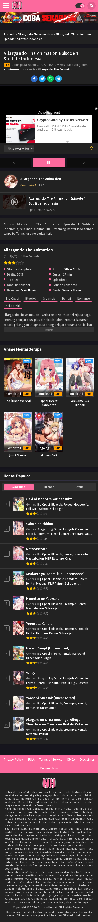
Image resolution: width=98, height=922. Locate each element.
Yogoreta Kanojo (39, 624)
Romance (83, 298)
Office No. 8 (72, 269)
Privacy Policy (13, 759)
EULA (31, 759)
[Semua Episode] (49, 163)
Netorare (77, 533)
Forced (68, 504)
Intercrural (78, 653)
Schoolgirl (13, 305)
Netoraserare (36, 549)
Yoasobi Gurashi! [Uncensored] (50, 698)
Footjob (83, 628)
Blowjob (31, 298)
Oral (87, 533)
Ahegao (42, 529)
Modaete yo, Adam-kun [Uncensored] (55, 574)
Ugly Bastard (79, 683)
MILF (35, 509)
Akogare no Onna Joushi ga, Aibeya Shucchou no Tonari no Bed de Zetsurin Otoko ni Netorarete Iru (57, 722)
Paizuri (59, 583)
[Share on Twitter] (42, 79)
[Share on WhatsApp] (50, 79)
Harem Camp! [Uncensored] (47, 648)
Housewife (81, 504)
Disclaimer (87, 759)
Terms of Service (50, 759)
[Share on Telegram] (59, 79)
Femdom (71, 579)
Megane (41, 583)
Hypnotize (53, 683)
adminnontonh (15, 69)
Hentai (66, 298)
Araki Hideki (28, 290)
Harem (41, 533)
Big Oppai (12, 298)
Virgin (47, 658)
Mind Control (62, 533)
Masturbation (35, 558)
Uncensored (34, 658)
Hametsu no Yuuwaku (42, 599)
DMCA (71, 759)
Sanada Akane (71, 290)
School (44, 509)
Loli (28, 509)
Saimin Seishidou (39, 524)
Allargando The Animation (55, 69)
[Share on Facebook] (34, 79)
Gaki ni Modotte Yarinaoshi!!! (49, 499)
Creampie (49, 298)
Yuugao (32, 673)
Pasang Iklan (49, 768)
